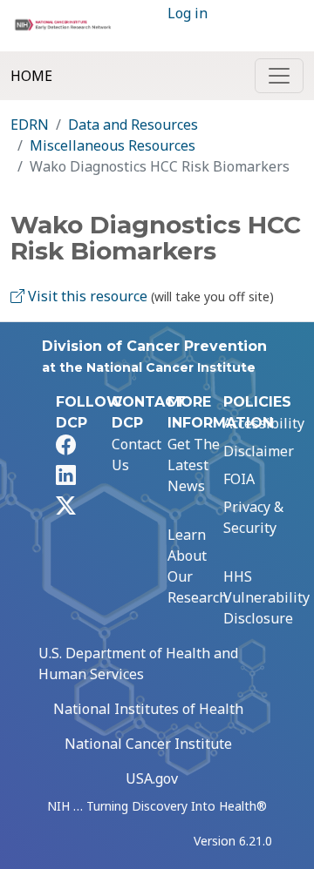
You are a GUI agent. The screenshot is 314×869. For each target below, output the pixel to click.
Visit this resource (85, 296)
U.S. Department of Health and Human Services (138, 663)
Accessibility (263, 423)
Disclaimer (258, 451)
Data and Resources (133, 124)
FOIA (239, 478)
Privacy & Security (253, 517)
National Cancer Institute (148, 743)
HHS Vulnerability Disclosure (266, 597)
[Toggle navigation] (279, 75)
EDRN (29, 124)
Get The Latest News (193, 464)
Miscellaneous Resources (112, 145)
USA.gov (152, 778)
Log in (187, 13)
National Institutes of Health (148, 708)
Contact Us (136, 454)
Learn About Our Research (197, 566)
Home (31, 75)
